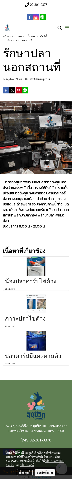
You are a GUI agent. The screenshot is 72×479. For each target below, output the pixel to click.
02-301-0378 (40, 440)
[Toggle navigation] (67, 28)
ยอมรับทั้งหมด (45, 472)
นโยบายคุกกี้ (27, 465)
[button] (58, 28)
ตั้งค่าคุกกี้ (24, 472)
